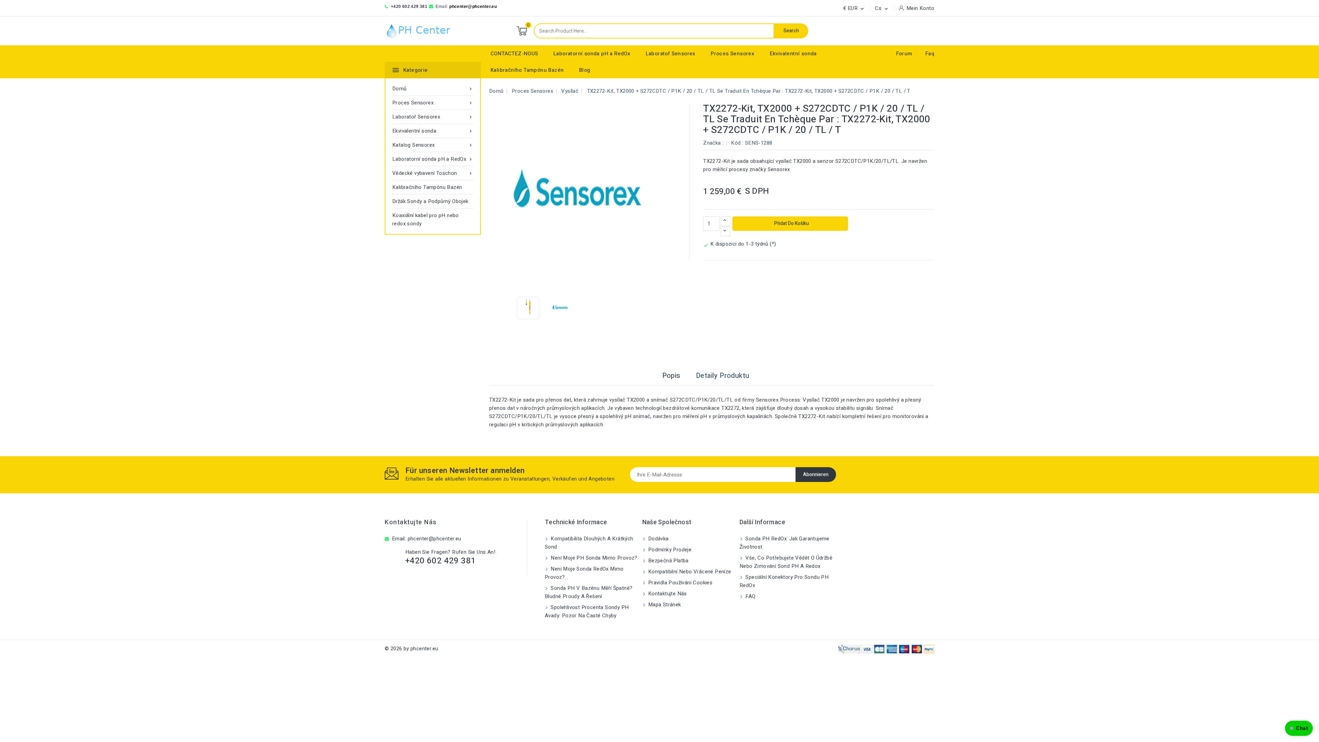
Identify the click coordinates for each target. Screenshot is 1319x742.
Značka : (713, 143)
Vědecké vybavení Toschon (432, 173)
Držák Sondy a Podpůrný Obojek (430, 201)
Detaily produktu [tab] (722, 376)
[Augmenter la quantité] (725, 221)
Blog (584, 70)
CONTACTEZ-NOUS (514, 53)
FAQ (750, 596)
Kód (736, 143)
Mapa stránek (664, 604)
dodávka (658, 538)
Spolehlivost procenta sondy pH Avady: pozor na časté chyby (587, 611)
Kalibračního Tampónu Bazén (527, 70)
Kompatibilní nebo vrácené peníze (689, 571)
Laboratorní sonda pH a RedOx (591, 53)
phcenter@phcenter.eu (473, 6)
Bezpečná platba (668, 560)
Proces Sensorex (732, 53)
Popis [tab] (671, 376)
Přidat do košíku (791, 223)
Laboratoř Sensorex (671, 53)
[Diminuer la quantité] (725, 231)
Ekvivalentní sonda (793, 53)
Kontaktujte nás (411, 522)
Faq (929, 53)
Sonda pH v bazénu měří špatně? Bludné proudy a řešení (588, 592)
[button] (1299, 728)
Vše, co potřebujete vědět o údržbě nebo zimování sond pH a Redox (786, 562)
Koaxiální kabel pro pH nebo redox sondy (425, 219)
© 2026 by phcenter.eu (411, 648)
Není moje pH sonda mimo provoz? (593, 558)
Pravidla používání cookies (680, 582)
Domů (432, 88)
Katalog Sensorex (432, 145)
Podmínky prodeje (669, 549)
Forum (904, 53)
